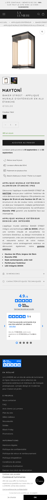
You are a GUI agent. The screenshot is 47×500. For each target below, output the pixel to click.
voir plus (12, 326)
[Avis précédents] (4, 326)
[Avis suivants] (42, 326)
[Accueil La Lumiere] (23, 14)
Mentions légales (10, 445)
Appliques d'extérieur (21, 22)
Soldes (5, 425)
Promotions (8, 434)
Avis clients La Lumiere (13, 409)
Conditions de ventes (12, 462)
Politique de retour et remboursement (19, 453)
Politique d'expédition (12, 458)
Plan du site (8, 413)
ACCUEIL (3, 22)
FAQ (4, 404)
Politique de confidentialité (14, 449)
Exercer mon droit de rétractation (17, 470)
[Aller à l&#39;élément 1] (6, 80)
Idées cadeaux (9, 417)
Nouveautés (8, 421)
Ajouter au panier (23, 143)
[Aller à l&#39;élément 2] (14, 80)
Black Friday (8, 429)
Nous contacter (9, 400)
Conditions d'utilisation (13, 466)
